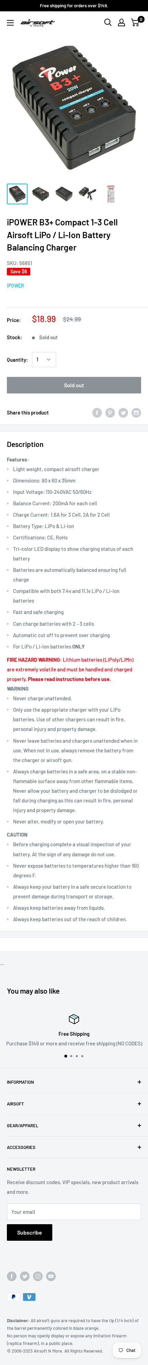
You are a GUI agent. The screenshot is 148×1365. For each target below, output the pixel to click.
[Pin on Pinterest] (110, 412)
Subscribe (29, 1232)
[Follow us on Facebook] (12, 1276)
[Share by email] (136, 412)
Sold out (74, 385)
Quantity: (17, 360)
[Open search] (108, 22)
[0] (135, 22)
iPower (15, 286)
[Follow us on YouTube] (51, 1276)
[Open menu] (10, 22)
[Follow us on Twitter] (25, 1276)
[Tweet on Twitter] (123, 412)
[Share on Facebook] (97, 412)
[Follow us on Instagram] (38, 1276)
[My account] (121, 22)
